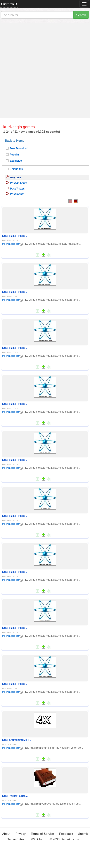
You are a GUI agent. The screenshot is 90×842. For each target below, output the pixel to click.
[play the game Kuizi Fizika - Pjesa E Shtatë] (45, 386)
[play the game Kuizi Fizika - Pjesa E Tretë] (45, 498)
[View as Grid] (70, 201)
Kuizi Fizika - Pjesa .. (14, 235)
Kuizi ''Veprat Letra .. (15, 795)
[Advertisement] (45, 70)
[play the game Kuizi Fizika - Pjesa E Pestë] (45, 442)
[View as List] (76, 201)
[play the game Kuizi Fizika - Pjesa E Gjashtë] (45, 330)
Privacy (21, 833)
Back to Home (14, 140)
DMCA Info (36, 839)
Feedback (66, 833)
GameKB (9, 4)
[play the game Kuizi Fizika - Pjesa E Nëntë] (45, 218)
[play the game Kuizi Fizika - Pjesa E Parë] (45, 666)
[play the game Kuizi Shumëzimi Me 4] (45, 719)
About (6, 833)
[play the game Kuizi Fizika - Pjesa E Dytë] (45, 554)
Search (81, 15)
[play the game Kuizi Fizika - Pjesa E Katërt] (45, 610)
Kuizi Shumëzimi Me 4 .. (16, 739)
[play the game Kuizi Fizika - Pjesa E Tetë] (45, 274)
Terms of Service (42, 833)
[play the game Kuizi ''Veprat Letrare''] (45, 777)
